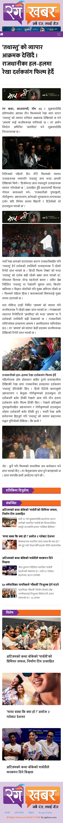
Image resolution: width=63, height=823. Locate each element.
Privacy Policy (45, 813)
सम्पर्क (7, 813)
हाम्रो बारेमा (19, 813)
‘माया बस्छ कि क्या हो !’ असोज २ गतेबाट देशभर (28, 714)
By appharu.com (49, 817)
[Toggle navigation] (59, 34)
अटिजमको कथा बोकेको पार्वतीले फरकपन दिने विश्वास (28, 769)
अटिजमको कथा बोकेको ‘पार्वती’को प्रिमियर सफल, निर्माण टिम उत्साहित (30, 659)
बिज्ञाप (31, 813)
